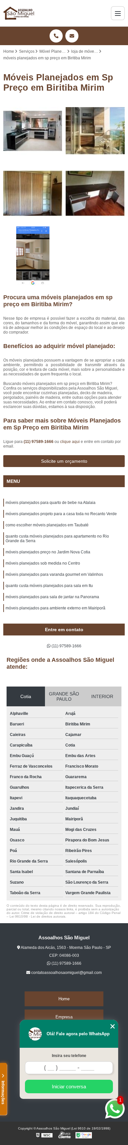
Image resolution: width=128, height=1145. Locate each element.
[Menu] (118, 13)
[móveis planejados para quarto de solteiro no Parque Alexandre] (32, 193)
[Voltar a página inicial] (19, 13)
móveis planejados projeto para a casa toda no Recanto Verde (61, 514)
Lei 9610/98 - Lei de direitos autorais (37, 916)
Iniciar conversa (69, 1086)
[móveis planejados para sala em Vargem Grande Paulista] (95, 193)
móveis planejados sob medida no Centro (43, 563)
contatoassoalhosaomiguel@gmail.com (66, 972)
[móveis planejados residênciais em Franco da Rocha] (32, 256)
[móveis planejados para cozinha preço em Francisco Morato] (32, 131)
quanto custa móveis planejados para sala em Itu (49, 585)
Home (64, 998)
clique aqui (70, 441)
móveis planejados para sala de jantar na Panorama (52, 597)
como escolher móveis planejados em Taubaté (47, 525)
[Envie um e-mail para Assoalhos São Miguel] (71, 36)
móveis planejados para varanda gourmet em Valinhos (54, 574)
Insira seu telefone (69, 1055)
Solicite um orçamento (64, 461)
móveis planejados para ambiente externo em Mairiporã (55, 608)
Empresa (64, 1016)
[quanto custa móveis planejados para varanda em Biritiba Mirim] (95, 131)
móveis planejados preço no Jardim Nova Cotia (48, 552)
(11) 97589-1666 (39, 441)
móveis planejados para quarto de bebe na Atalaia (51, 502)
